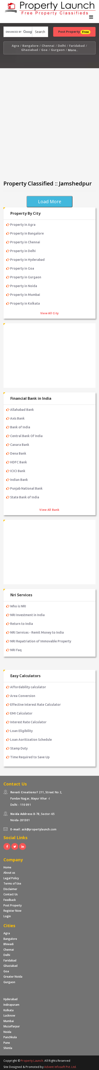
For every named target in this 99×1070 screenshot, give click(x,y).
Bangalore (30, 46)
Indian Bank (19, 480)
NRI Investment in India (27, 615)
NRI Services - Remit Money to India (37, 632)
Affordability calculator (28, 687)
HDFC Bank (18, 462)
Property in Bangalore (27, 233)
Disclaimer (10, 889)
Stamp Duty (19, 748)
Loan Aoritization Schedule (31, 739)
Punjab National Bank (26, 488)
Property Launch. (32, 1061)
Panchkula (10, 1037)
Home (7, 867)
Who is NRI (18, 606)
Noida (7, 1032)
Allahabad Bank (22, 410)
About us (9, 873)
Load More (49, 201)
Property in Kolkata (25, 303)
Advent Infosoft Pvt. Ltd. (60, 1067)
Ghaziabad (29, 50)
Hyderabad (10, 999)
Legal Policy (11, 878)
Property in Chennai (25, 242)
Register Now (12, 911)
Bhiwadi (8, 944)
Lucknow (9, 1015)
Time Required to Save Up (30, 757)
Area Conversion (22, 696)
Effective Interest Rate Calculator (35, 704)
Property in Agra (22, 224)
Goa (44, 50)
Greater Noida (12, 977)
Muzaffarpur (11, 1026)
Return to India (21, 624)
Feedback (9, 900)
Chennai (48, 46)
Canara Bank (19, 445)
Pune (6, 1043)
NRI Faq (16, 650)
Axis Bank (17, 418)
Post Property (12, 905)
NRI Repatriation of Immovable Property (40, 641)
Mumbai (8, 1021)
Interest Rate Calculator (28, 722)
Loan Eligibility (21, 731)
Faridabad (77, 46)
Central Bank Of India (26, 436)
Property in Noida (23, 286)
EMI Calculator (21, 713)
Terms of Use (12, 883)
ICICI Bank (17, 471)
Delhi (62, 46)
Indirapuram (11, 1005)
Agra (15, 46)
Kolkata (8, 1010)
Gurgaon (58, 50)
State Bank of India (24, 497)
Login (7, 916)
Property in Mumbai (25, 295)
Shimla (7, 1048)
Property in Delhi (23, 251)
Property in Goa (22, 268)
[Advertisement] (49, 122)
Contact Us (10, 894)
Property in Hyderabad (27, 260)
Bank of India (20, 427)
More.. (73, 50)
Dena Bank (18, 453)
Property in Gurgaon (25, 277)
